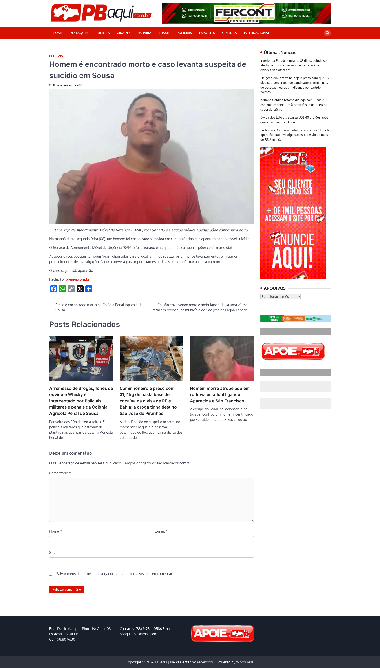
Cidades (124, 33)
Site (52, 552)
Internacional (257, 33)
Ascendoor (205, 662)
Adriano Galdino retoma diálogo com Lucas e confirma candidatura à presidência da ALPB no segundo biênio (293, 104)
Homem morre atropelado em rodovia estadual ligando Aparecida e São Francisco (220, 394)
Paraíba (144, 33)
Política (102, 33)
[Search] (327, 33)
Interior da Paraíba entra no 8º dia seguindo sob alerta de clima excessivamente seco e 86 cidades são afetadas (294, 65)
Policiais (184, 33)
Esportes (207, 33)
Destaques (78, 33)
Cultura (229, 33)
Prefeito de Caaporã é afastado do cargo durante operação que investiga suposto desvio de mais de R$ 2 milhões (295, 134)
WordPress (244, 662)
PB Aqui (161, 662)
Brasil (164, 33)
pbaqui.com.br (78, 279)
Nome (55, 531)
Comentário (60, 473)
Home (57, 33)
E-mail (161, 531)
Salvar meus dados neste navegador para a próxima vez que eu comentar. (114, 573)
